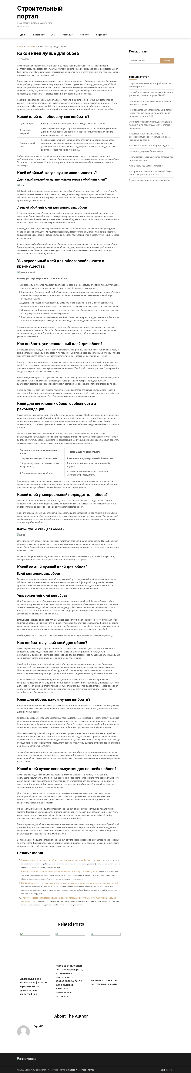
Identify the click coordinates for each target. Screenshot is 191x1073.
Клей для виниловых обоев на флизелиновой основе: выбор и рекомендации (59, 871)
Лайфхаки (100, 35)
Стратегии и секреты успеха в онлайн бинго (150, 180)
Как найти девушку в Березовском (146, 151)
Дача (22, 35)
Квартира (38, 35)
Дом (53, 35)
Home (20, 46)
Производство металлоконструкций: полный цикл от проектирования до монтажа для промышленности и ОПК (151, 113)
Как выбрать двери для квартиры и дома (149, 145)
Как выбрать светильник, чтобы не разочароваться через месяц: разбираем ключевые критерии (149, 137)
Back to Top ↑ (167, 1070)
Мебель (67, 35)
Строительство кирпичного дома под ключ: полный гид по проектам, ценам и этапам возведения (150, 125)
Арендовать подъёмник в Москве (146, 166)
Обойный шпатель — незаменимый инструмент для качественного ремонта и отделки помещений (69, 883)
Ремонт (83, 35)
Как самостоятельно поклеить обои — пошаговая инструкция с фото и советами (60, 860)
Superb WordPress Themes (81, 1070)
